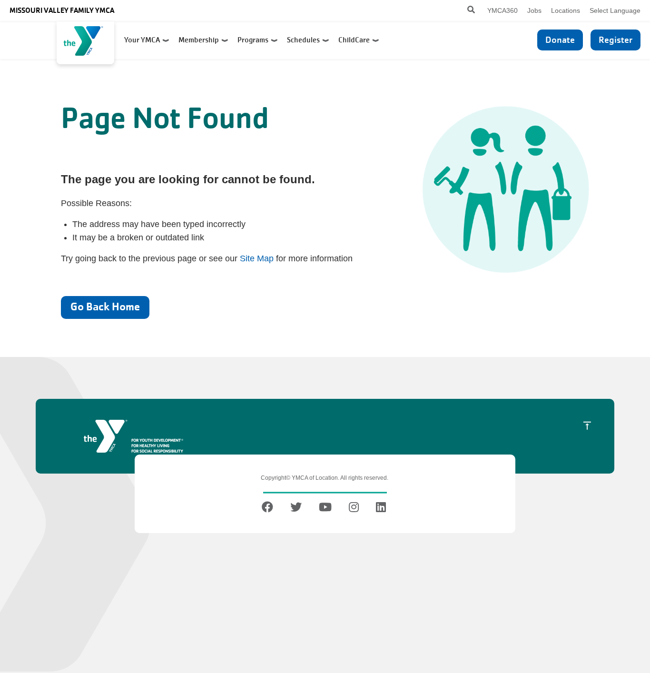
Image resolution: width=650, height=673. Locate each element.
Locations (565, 10)
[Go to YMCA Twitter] (296, 509)
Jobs (534, 10)
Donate (560, 39)
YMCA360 (502, 10)
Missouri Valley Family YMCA (62, 10)
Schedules (305, 40)
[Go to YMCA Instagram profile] (353, 509)
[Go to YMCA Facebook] (269, 509)
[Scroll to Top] (587, 425)
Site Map (257, 258)
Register (615, 39)
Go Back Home (105, 307)
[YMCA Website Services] (85, 42)
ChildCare (355, 40)
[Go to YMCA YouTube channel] (325, 509)
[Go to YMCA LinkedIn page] (381, 509)
